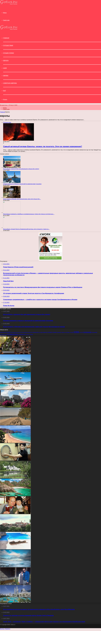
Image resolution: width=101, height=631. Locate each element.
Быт (4, 90)
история (41, 332)
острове (71, 332)
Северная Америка (10, 83)
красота (45, 332)
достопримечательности (26, 332)
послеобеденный (3, 334)
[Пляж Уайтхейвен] (15, 371)
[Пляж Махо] (15, 389)
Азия (5, 68)
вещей (8, 332)
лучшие (50, 332)
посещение (87, 332)
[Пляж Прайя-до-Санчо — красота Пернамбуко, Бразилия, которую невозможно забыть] (15, 442)
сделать (27, 334)
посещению (94, 332)
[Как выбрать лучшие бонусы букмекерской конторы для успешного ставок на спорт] (12, 227)
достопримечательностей (16, 332)
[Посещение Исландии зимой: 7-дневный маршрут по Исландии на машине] (15, 566)
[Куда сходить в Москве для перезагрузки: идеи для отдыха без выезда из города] (12, 197)
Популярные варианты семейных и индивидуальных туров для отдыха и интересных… (28, 214)
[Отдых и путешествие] (8, 4)
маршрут (59, 332)
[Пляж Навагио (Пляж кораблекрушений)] (15, 549)
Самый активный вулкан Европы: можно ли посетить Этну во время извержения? (42, 146)
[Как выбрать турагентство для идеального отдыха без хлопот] (12, 167)
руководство (22, 334)
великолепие (3, 332)
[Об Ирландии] (15, 478)
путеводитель (12, 334)
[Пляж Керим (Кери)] (15, 424)
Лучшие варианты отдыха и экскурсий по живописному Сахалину (22, 184)
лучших (54, 332)
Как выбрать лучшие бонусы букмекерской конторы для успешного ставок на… (26, 229)
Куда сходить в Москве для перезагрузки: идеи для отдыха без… (22, 199)
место (63, 332)
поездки (81, 332)
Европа (6, 60)
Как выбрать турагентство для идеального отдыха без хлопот (21, 169)
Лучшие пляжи (8, 53)
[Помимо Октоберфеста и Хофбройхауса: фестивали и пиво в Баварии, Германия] (15, 513)
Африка (5, 75)
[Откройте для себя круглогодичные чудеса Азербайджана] (15, 460)
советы (31, 334)
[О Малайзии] (15, 602)
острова (67, 332)
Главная (2, 112)
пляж (76, 332)
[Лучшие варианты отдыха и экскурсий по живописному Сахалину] (12, 182)
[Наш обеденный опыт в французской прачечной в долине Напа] (15, 584)
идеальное (36, 332)
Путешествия (8, 45)
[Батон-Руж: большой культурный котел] (15, 407)
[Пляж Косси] (15, 495)
